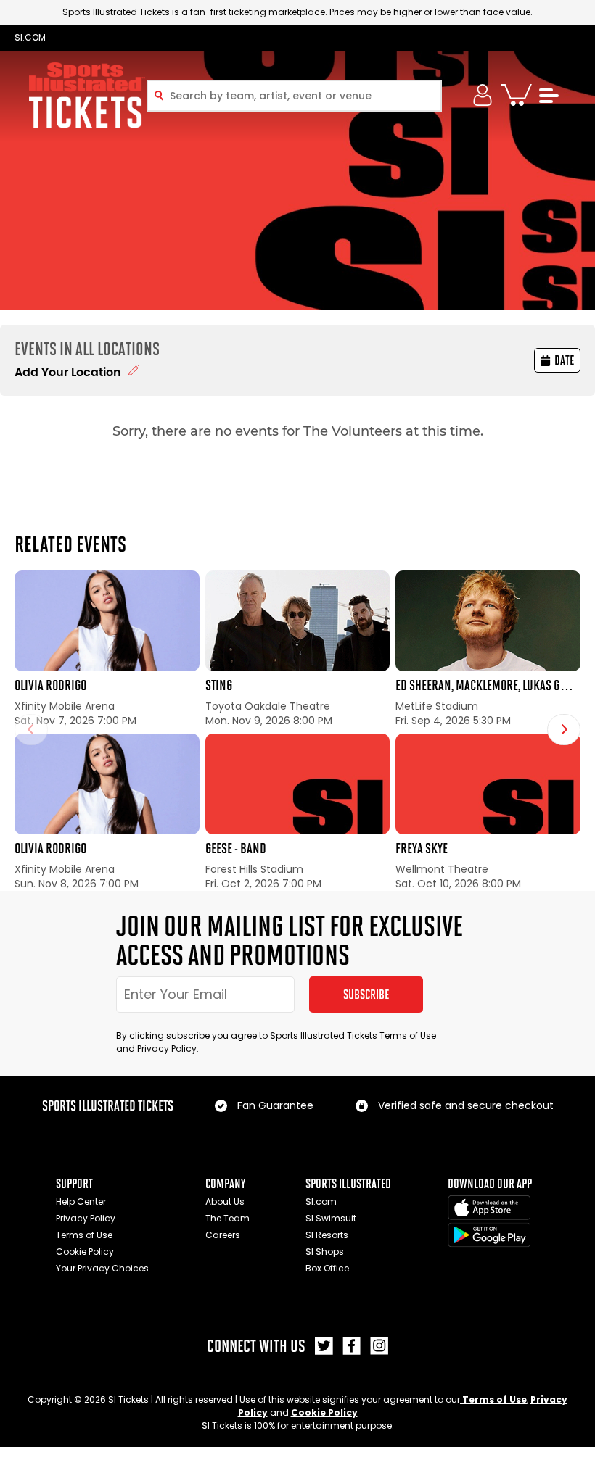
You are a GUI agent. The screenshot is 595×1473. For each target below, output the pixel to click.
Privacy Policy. (168, 1048)
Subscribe (366, 994)
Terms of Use (407, 1035)
